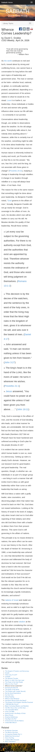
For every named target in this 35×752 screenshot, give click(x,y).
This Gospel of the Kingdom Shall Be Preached (19, 702)
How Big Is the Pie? (11, 719)
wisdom (22, 622)
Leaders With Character (12, 740)
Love (9, 100)
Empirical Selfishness (11, 717)
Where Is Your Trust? (11, 684)
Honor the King (9, 738)
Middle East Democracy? (12, 736)
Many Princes (9, 715)
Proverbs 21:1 (11, 386)
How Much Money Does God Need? (15, 700)
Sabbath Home (7, 2)
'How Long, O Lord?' (11, 675)
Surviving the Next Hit (11, 688)
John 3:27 (9, 362)
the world (8, 61)
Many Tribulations (10, 741)
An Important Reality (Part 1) (13, 734)
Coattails (7, 677)
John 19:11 (22, 409)
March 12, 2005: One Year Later (14, 680)
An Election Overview (11, 730)
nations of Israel (11, 600)
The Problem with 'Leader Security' (15, 691)
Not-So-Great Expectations (13, 693)
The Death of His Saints (12, 689)
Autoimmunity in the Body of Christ (15, 713)
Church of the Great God (19, 751)
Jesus (9, 391)
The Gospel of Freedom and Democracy (17, 671)
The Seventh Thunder (11, 678)
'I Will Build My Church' (12, 704)
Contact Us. (28, 751)
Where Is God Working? (12, 699)
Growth (7, 673)
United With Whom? (11, 723)
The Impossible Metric (11, 710)
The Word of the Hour (11, 732)
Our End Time (9, 695)
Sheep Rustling (9, 697)
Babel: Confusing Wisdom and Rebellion (17, 706)
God (9, 201)
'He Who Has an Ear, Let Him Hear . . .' (16, 708)
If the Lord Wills (9, 711)
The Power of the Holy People (14, 682)
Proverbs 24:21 (15, 171)
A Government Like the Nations (14, 721)
